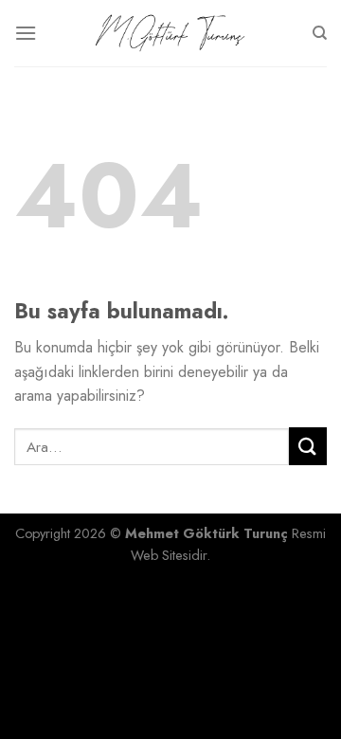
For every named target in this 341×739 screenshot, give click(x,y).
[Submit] (308, 445)
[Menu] (25, 32)
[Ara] (320, 33)
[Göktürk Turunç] (170, 33)
